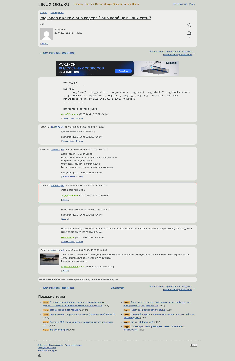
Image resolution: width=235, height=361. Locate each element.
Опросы (117, 4)
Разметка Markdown (73, 345)
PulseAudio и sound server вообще (147, 310)
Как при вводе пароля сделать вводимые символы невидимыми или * (171, 53)
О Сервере (42, 345)
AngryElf (65, 114)
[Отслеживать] (189, 33)
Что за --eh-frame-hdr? (141, 322)
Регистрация (180, 4)
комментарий (57, 127)
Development (57, 12)
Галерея (89, 4)
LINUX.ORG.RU (53, 4)
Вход (192, 4)
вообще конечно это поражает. (65, 310)
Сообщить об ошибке (47, 348)
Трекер (127, 4)
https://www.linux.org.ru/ (47, 350)
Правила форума (55, 345)
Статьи (99, 4)
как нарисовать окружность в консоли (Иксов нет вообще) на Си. (83, 314)
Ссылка (44, 44)
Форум (108, 4)
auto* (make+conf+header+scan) (59, 53)
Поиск (135, 4)
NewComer (66, 237)
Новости (78, 4)
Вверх (193, 345)
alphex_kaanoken (69, 266)
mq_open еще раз (59, 330)
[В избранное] (189, 24)
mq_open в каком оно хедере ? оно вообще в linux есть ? (95, 17)
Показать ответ (68, 118)
